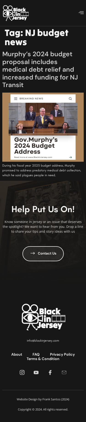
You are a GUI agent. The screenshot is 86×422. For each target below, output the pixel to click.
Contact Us (47, 253)
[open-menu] (81, 13)
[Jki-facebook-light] (50, 372)
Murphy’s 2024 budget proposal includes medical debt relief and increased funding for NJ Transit (40, 69)
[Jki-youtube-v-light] (36, 372)
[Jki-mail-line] (64, 372)
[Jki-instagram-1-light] (22, 372)
